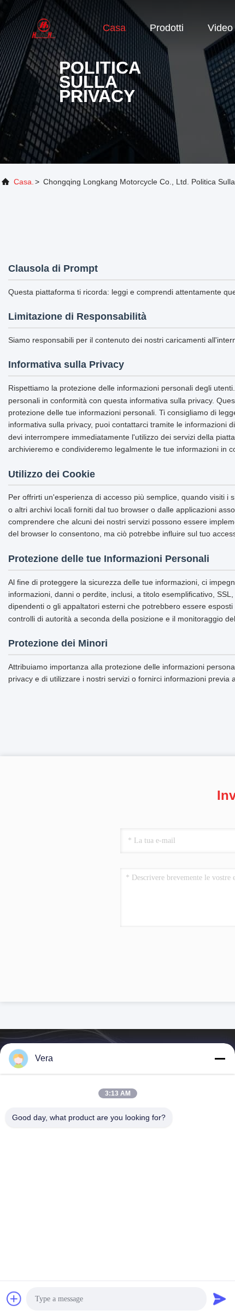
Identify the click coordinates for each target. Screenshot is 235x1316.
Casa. (24, 181)
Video (220, 27)
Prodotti (167, 27)
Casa (114, 27)
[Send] (219, 1299)
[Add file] (14, 1299)
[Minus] (219, 1058)
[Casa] (43, 27)
